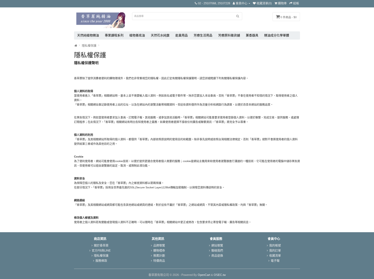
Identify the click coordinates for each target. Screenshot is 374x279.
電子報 (275, 260)
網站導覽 (217, 245)
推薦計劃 (159, 255)
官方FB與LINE (101, 250)
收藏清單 (275, 255)
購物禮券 (159, 250)
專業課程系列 (114, 35)
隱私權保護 (89, 45)
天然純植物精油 (88, 35)
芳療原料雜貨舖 (229, 35)
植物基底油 (137, 35)
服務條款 (101, 260)
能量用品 (181, 35)
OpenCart (204, 274)
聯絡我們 (217, 250)
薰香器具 (252, 35)
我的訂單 (275, 250)
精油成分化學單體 (276, 35)
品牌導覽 (159, 245)
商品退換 (217, 255)
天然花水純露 (160, 35)
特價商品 (159, 260)
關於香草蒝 (101, 245)
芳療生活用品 (203, 35)
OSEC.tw (220, 274)
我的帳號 (275, 245)
